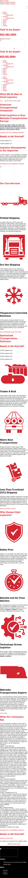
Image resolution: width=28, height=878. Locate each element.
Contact (5, 25)
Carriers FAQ (9, 15)
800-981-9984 (8, 34)
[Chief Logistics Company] (7, 3)
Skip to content (4, 0)
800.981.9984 (8, 56)
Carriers (5, 13)
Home (4, 12)
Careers (5, 19)
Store (4, 24)
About (4, 21)
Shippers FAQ (10, 18)
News (4, 22)
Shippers (5, 16)
